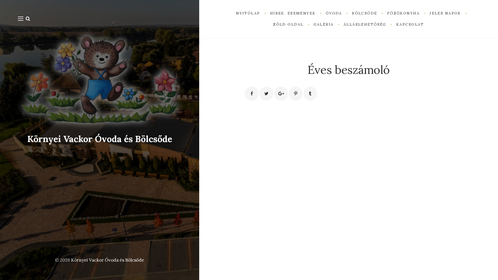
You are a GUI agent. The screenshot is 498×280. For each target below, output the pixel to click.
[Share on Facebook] (252, 93)
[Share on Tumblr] (310, 93)
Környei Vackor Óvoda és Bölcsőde (99, 138)
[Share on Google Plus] (281, 93)
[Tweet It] (266, 93)
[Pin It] (295, 93)
